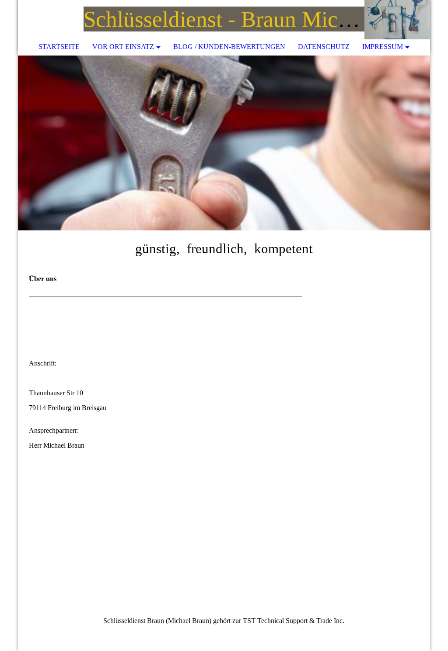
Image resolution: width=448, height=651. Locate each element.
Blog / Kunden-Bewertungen (229, 46)
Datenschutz (324, 46)
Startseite (59, 46)
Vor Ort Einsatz (123, 46)
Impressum (382, 46)
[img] (397, 19)
